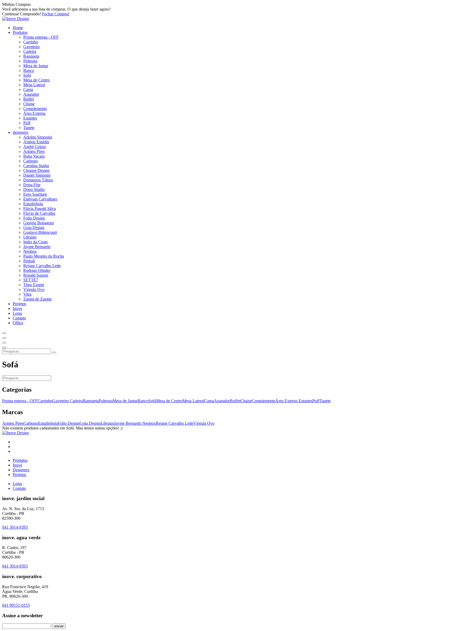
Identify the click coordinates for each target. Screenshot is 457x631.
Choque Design (36, 170)
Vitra (27, 294)
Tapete (28, 127)
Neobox (30, 251)
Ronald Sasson (35, 275)
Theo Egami (33, 284)
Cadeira (29, 51)
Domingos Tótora (38, 180)
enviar (58, 626)
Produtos (20, 32)
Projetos (19, 303)
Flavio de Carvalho (39, 213)
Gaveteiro (31, 46)
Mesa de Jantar (35, 65)
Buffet (28, 99)
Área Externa (34, 113)
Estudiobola (33, 204)
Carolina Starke (36, 165)
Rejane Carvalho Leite (42, 265)
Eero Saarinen (35, 194)
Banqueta (31, 56)
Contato (19, 318)
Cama (28, 89)
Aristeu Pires (34, 151)
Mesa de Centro (36, 80)
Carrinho (30, 42)
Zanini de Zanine (37, 299)
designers (20, 132)
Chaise (29, 104)
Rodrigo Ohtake (36, 270)
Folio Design (34, 218)
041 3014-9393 (15, 527)
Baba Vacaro (34, 156)
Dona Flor (31, 184)
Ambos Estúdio (36, 142)
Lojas (17, 313)
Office (18, 323)
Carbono (30, 161)
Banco (28, 70)
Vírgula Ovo (33, 289)
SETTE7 (30, 280)
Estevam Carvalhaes (40, 199)
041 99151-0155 (16, 605)
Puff (26, 123)
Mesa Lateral (34, 85)
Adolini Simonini (37, 137)
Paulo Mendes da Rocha (43, 256)
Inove (17, 308)
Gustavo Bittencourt (40, 232)
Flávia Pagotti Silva (39, 208)
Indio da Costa (35, 242)
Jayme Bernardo (37, 246)
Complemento (35, 108)
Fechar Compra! (55, 14)
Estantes (30, 118)
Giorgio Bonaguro (38, 223)
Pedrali (29, 261)
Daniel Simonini (37, 175)
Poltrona (30, 61)
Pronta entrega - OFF (41, 37)
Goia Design (33, 227)
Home (18, 27)
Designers (21, 470)
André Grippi (34, 146)
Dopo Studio (34, 189)
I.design (29, 237)
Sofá (27, 75)
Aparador (31, 94)
